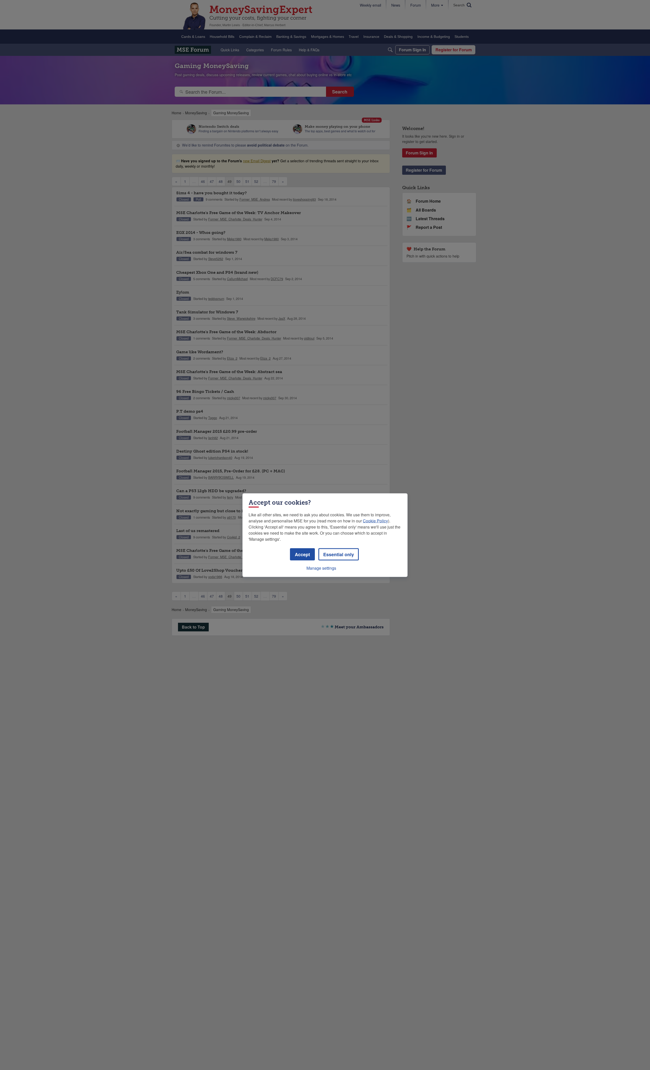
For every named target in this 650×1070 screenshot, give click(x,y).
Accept (302, 554)
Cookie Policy (375, 520)
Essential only (338, 554)
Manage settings (321, 568)
